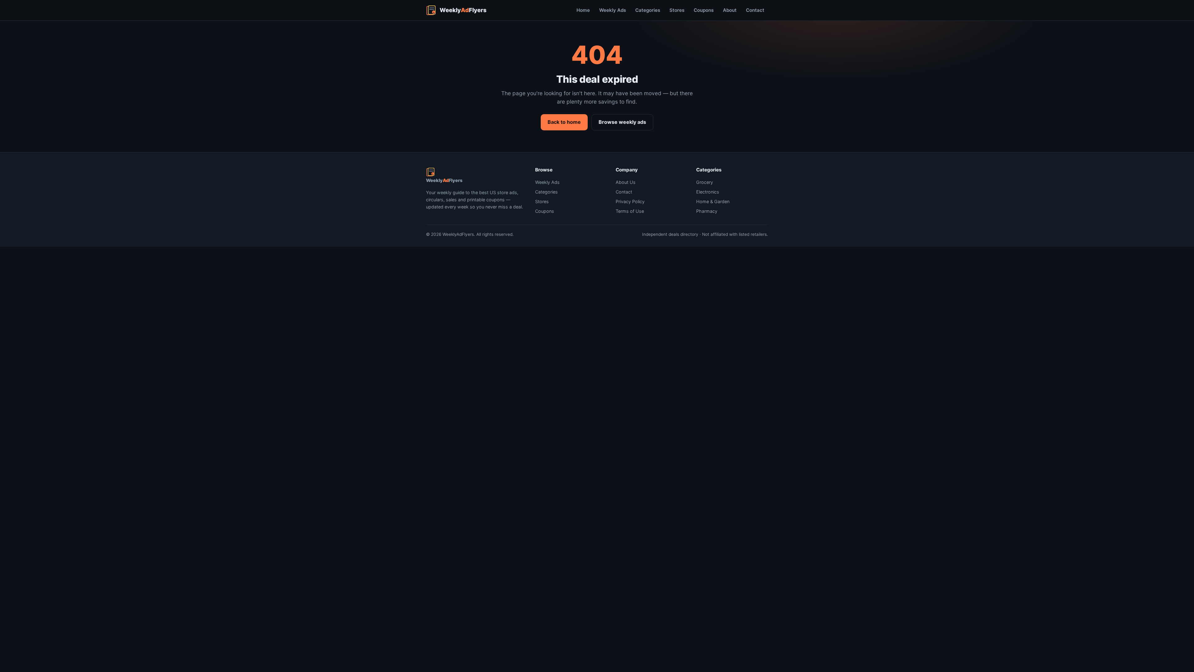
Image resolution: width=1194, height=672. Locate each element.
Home (583, 10)
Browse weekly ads (622, 122)
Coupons (704, 10)
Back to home (564, 122)
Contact (755, 10)
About (730, 10)
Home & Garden (712, 201)
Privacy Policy (630, 201)
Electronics (707, 191)
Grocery (704, 182)
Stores (676, 10)
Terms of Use (630, 211)
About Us (626, 182)
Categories (647, 10)
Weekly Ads (612, 10)
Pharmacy (706, 211)
